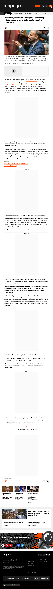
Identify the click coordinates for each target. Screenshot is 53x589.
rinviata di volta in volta (31, 81)
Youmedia (30, 559)
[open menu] (2, 13)
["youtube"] (10, 545)
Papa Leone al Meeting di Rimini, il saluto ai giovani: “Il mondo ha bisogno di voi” (39, 513)
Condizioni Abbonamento (33, 567)
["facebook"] (18, 545)
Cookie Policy (31, 565)
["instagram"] (6, 545)
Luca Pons (13, 28)
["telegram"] (22, 545)
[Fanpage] (7, 555)
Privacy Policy (31, 563)
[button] (47, 28)
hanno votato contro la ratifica (15, 85)
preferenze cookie (32, 572)
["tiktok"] (3, 545)
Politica (7, 13)
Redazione (30, 570)
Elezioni (21, 13)
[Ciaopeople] (47, 585)
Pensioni (26, 13)
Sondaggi (16, 13)
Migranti (31, 13)
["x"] (14, 545)
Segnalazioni (31, 561)
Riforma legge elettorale (41, 13)
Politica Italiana (7, 478)
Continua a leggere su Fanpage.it (26, 429)
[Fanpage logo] (11, 6)
